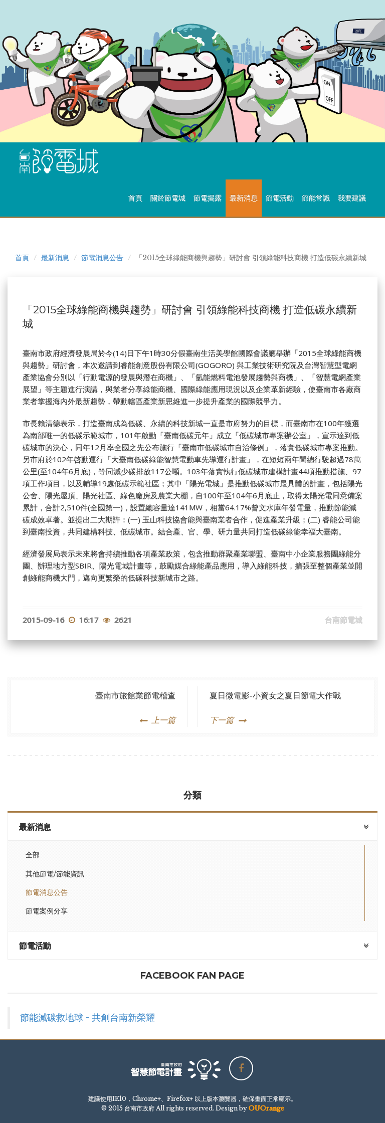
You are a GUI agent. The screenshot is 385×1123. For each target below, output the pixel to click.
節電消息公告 (102, 257)
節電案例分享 (47, 910)
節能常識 (316, 198)
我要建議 (352, 198)
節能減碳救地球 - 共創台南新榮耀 (87, 1017)
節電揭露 (208, 198)
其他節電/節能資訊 (55, 873)
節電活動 (280, 198)
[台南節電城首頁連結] (63, 160)
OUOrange (266, 1108)
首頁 (135, 198)
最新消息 (244, 198)
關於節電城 (167, 198)
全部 (33, 854)
